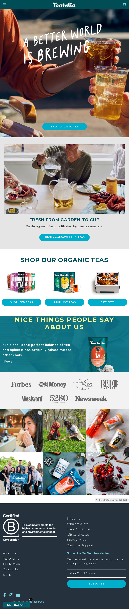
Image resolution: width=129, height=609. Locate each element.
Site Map (9, 574)
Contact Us (11, 569)
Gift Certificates (78, 534)
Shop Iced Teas (21, 302)
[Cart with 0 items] (124, 4)
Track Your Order (78, 529)
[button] (64, 126)
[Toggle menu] (4, 4)
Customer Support (80, 545)
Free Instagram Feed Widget (113, 500)
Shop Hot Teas (64, 302)
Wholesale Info (77, 524)
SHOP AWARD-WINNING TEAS (64, 237)
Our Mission (11, 564)
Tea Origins (11, 558)
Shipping (73, 518)
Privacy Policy (76, 540)
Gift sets (107, 302)
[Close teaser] (31, 599)
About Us (9, 553)
